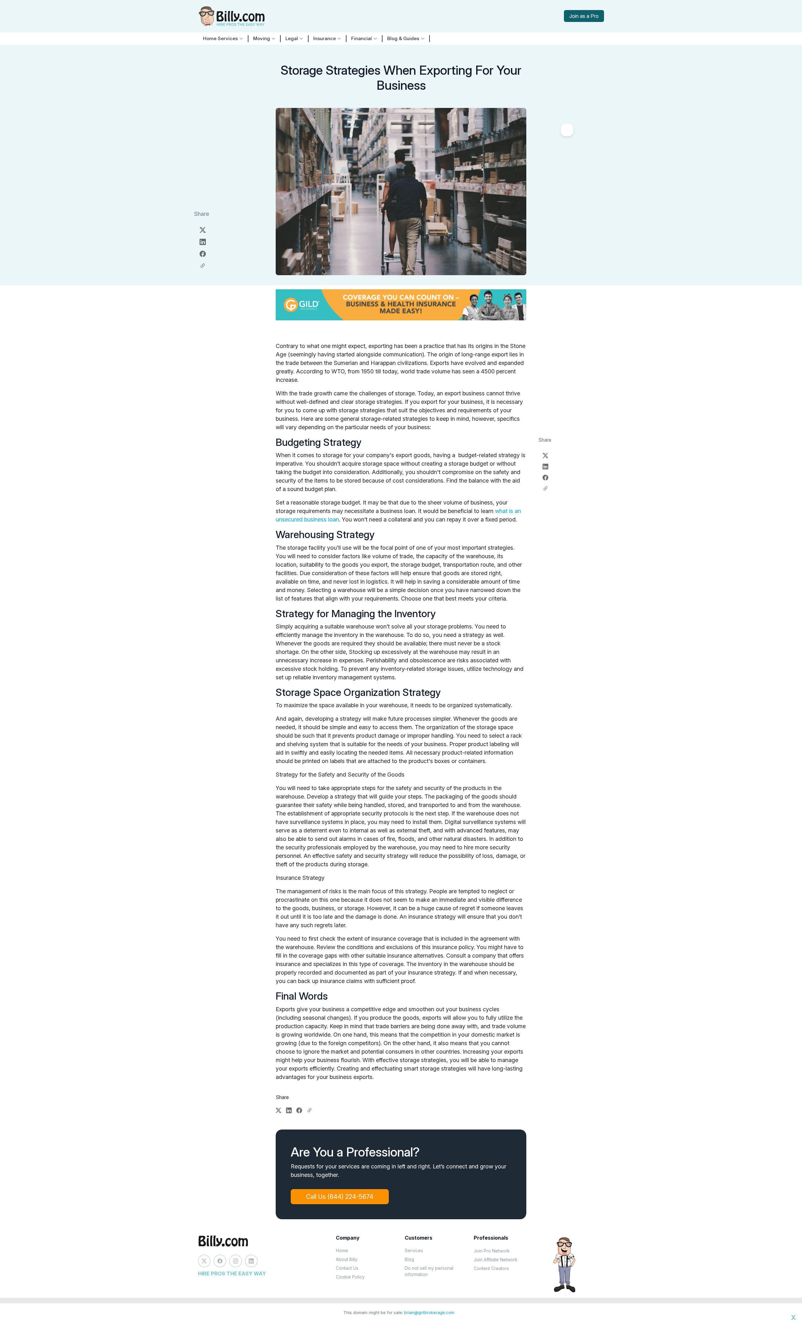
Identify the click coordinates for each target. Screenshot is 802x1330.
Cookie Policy (350, 1276)
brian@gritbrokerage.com (429, 1312)
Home (342, 1250)
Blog (409, 1259)
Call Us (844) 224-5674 (339, 1196)
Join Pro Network (492, 1250)
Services (414, 1250)
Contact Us (347, 1268)
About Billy (346, 1259)
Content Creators (491, 1268)
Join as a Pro (584, 16)
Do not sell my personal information (429, 1271)
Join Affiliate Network (496, 1259)
